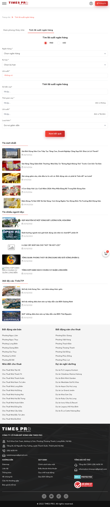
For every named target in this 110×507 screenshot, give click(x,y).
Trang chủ (6, 17)
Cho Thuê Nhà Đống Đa (12, 407)
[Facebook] (44, 496)
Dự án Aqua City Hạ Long (66, 386)
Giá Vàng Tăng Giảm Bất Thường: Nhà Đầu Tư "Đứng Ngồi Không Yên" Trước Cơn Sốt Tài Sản (61, 164)
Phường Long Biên (10, 344)
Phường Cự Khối (9, 356)
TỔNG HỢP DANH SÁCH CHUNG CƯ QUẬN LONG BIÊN (44, 270)
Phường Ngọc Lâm (10, 336)
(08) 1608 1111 (12, 451)
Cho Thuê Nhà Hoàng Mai (13, 395)
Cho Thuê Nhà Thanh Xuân (13, 378)
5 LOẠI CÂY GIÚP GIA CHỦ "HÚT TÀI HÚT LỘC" (41, 245)
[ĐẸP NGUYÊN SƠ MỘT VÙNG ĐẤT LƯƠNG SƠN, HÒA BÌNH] (11, 222)
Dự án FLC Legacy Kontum (67, 370)
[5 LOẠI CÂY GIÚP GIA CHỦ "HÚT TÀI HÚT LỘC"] (11, 247)
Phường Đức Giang (64, 336)
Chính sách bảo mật (46, 464)
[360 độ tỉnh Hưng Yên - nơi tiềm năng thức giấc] (11, 291)
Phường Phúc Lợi (63, 360)
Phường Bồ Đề (8, 360)
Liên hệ (5, 469)
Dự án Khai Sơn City (64, 395)
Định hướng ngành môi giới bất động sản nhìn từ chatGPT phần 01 (50, 233)
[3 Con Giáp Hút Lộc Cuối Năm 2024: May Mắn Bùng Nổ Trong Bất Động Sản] (11, 190)
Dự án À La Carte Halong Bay (68, 411)
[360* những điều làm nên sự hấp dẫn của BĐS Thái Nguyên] (11, 316)
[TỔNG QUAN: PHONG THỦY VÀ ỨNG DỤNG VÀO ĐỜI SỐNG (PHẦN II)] (11, 260)
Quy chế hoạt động (46, 473)
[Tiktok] (58, 496)
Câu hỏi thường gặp (10, 481)
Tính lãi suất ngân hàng (41, 30)
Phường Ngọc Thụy (10, 340)
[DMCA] (83, 477)
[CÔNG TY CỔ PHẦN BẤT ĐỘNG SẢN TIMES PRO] (18, 3)
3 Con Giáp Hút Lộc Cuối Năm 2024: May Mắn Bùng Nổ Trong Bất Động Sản (53, 189)
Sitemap (5, 464)
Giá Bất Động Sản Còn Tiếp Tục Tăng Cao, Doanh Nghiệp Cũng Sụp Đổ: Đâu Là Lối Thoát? (60, 151)
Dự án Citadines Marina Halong (69, 374)
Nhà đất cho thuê (11, 364)
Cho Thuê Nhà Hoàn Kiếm (13, 403)
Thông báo (6, 473)
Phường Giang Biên (10, 348)
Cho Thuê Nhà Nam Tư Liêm (13, 382)
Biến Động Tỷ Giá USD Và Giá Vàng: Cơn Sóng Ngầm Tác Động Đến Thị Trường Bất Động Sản (61, 201)
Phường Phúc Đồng (64, 356)
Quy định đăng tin (45, 477)
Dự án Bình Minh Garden (66, 378)
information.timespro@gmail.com (93, 469)
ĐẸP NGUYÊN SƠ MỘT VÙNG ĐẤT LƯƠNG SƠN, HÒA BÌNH (46, 220)
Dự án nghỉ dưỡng (66, 364)
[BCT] (83, 484)
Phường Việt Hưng (63, 340)
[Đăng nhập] (91, 3)
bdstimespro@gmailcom (17, 455)
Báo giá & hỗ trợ (9, 485)
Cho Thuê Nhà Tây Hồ (11, 370)
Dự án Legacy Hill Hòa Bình (67, 407)
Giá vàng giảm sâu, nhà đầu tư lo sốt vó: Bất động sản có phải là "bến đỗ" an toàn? (57, 176)
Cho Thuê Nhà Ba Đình (11, 419)
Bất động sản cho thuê (68, 329)
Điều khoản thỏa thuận (47, 469)
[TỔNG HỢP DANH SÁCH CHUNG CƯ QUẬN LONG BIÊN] (11, 272)
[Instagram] (66, 496)
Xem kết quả (55, 134)
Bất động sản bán (11, 329)
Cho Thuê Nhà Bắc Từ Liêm (13, 415)
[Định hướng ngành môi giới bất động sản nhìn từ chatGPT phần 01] (11, 235)
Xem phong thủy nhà (13, 30)
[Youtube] (51, 496)
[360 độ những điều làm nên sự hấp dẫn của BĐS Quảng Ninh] (11, 304)
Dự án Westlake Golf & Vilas (67, 382)
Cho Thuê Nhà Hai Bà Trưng (13, 399)
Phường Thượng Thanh (65, 348)
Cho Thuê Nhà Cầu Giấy (12, 411)
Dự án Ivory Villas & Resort (66, 403)
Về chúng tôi (7, 477)
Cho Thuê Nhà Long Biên (12, 386)
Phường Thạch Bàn (63, 344)
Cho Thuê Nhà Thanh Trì (12, 374)
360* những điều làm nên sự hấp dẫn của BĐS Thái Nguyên (46, 314)
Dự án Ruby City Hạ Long (66, 399)
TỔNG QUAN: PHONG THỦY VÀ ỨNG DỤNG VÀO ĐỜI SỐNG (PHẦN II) (50, 258)
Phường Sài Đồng (63, 352)
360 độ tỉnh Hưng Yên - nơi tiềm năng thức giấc (42, 289)
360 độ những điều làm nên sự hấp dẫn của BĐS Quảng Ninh (47, 302)
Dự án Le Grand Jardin (65, 390)
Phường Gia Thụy (9, 352)
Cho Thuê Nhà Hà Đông (12, 390)
